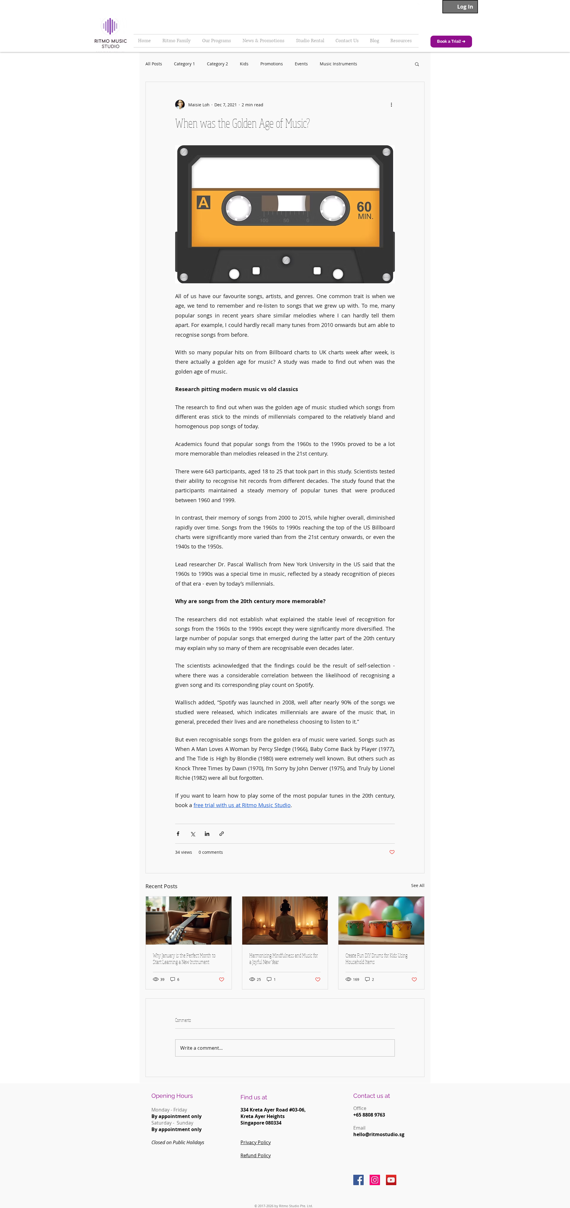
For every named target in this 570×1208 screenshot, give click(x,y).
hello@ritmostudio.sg (378, 1134)
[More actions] (391, 104)
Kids (244, 64)
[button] (417, 63)
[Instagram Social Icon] (375, 1180)
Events (301, 64)
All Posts (153, 64)
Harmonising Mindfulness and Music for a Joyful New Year (283, 958)
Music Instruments (338, 64)
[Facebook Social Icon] (358, 1180)
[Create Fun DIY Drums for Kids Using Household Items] (381, 920)
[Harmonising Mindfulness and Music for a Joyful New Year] (285, 920)
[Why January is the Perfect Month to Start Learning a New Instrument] (189, 920)
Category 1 (184, 64)
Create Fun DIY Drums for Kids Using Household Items (377, 958)
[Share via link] (221, 834)
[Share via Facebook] (178, 834)
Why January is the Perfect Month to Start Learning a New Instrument (184, 958)
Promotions (271, 64)
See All (418, 885)
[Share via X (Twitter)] (192, 834)
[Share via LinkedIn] (207, 834)
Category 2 (217, 64)
